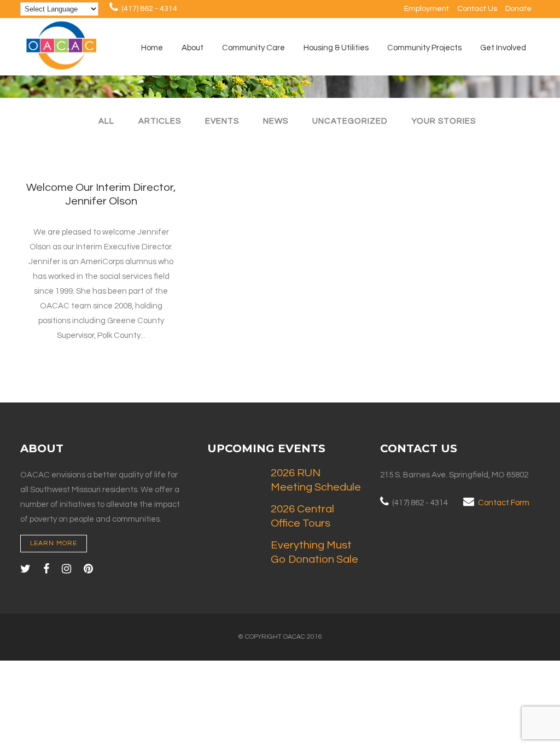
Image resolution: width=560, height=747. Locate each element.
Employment (426, 9)
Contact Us (477, 9)
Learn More (53, 543)
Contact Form (503, 503)
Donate (518, 9)
